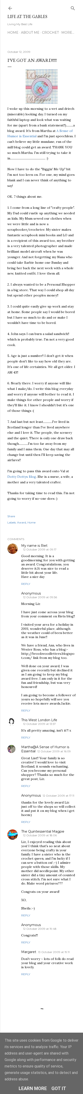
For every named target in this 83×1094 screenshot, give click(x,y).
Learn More (33, 1088)
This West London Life (39, 720)
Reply (25, 584)
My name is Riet (34, 546)
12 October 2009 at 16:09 (54, 751)
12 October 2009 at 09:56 (40, 597)
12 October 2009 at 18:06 (40, 835)
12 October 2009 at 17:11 (58, 795)
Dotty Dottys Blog (21, 477)
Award (21, 522)
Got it (58, 1088)
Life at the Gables (27, 16)
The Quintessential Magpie (42, 831)
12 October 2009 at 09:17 (39, 549)
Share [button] (11, 516)
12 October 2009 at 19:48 (39, 928)
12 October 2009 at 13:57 (39, 724)
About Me (30, 32)
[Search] (73, 7)
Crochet (50, 32)
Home (12, 32)
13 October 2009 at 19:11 (54, 952)
